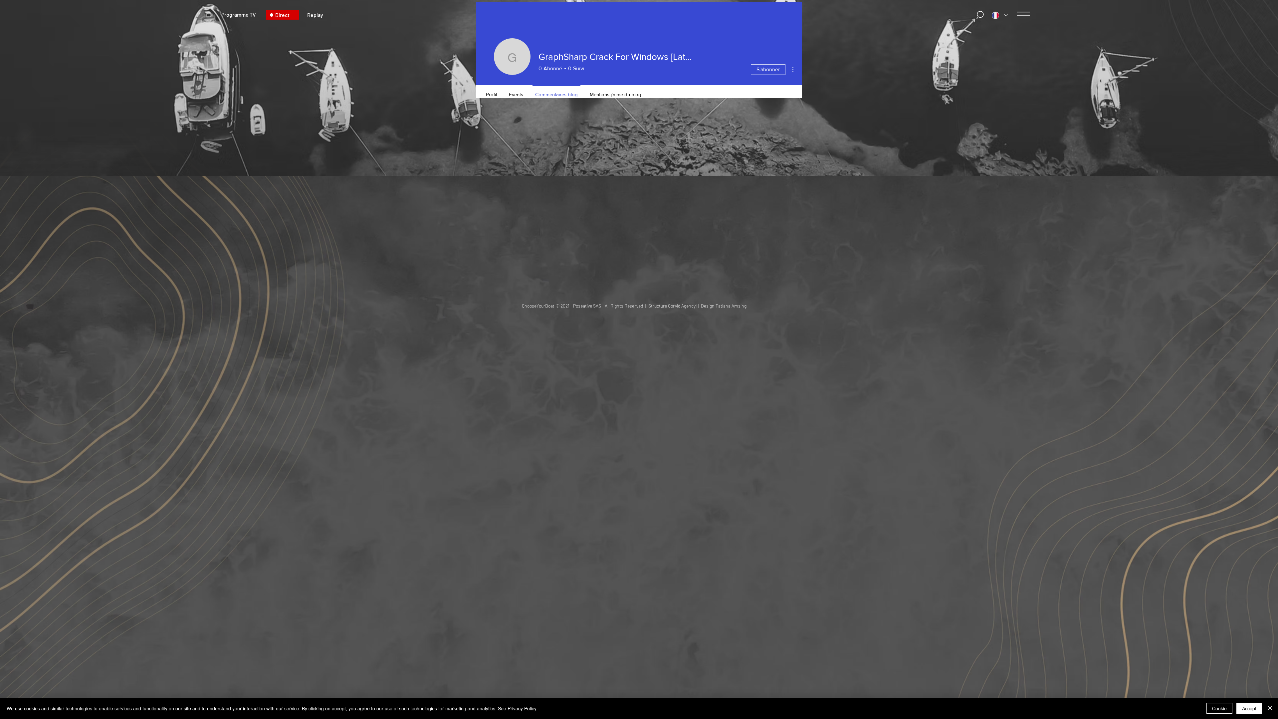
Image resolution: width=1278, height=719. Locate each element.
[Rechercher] (980, 15)
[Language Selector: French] (999, 15)
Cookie (1219, 708)
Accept (1249, 708)
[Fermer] (1270, 708)
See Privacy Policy (517, 708)
